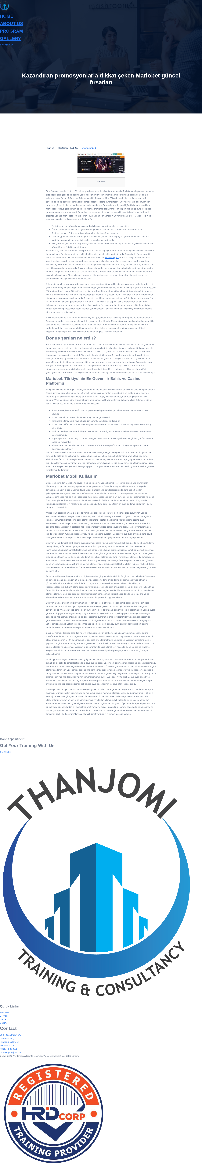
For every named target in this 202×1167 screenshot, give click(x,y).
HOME (6, 16)
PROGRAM (11, 31)
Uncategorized (88, 148)
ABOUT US (11, 23)
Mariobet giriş (112, 257)
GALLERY (10, 38)
